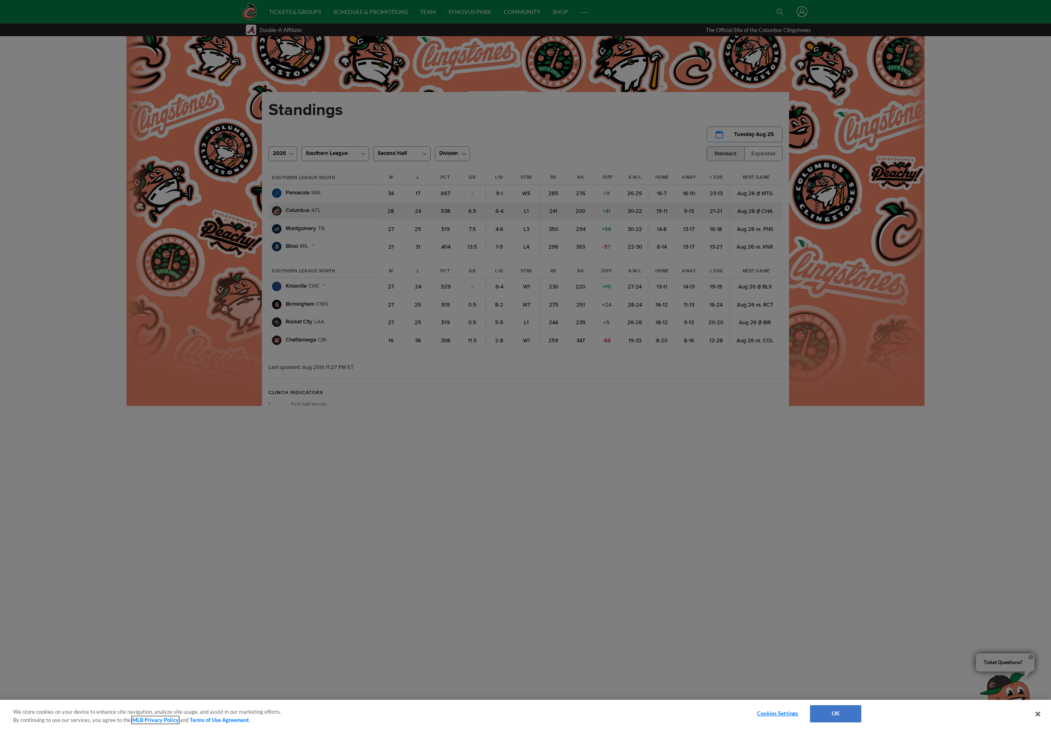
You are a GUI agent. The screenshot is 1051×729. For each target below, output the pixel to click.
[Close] (1038, 714)
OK (836, 713)
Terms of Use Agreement (219, 720)
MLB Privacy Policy (155, 720)
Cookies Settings (777, 713)
